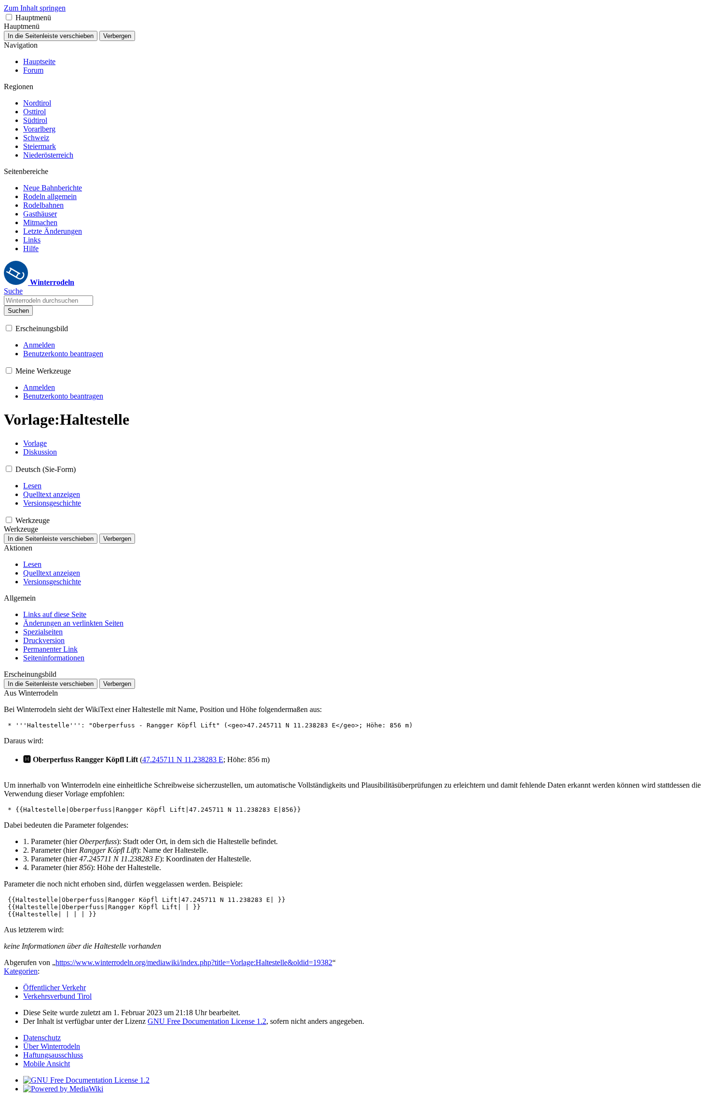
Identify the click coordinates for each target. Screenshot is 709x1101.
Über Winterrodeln (51, 1046)
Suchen (18, 310)
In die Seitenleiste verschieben (51, 36)
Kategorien (21, 971)
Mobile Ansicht (46, 1064)
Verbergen (117, 36)
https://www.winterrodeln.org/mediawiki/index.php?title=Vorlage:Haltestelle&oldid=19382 (193, 962)
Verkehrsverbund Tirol (57, 996)
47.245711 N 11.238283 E (182, 759)
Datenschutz (42, 1038)
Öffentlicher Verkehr (54, 987)
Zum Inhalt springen (35, 8)
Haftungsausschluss (53, 1055)
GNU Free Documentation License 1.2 (207, 1021)
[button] (9, 17)
